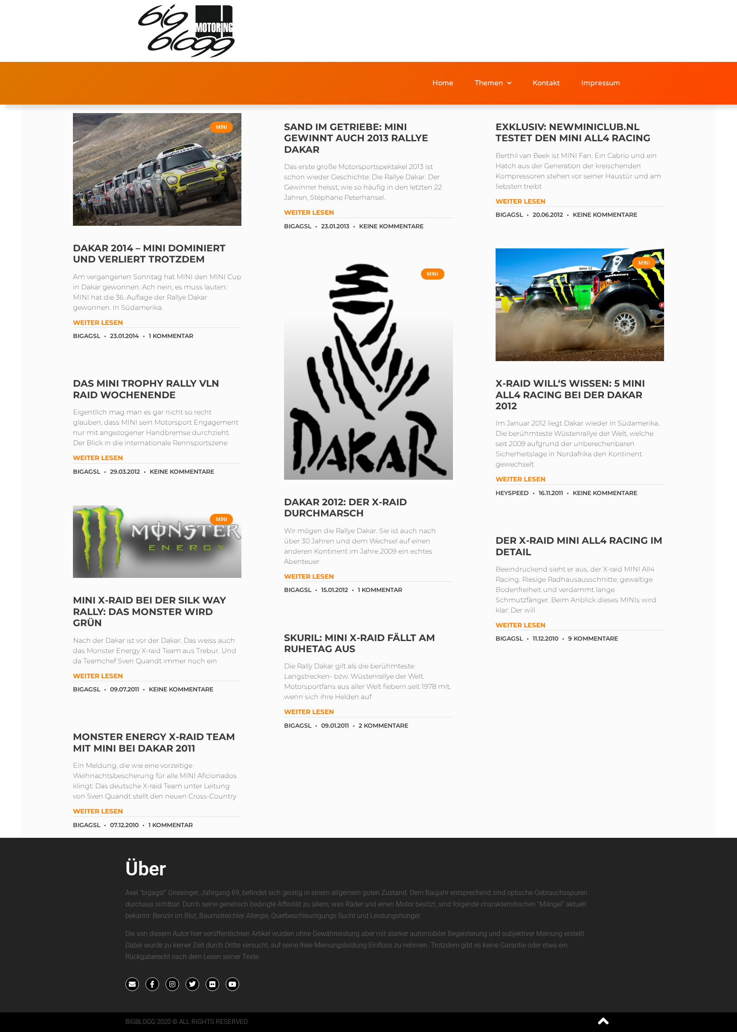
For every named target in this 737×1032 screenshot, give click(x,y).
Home (442, 83)
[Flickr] (212, 984)
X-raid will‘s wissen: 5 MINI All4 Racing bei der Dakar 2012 (570, 395)
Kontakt (546, 83)
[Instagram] (172, 984)
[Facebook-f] (152, 984)
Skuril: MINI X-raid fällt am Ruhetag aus (359, 643)
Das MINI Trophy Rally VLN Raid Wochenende (146, 389)
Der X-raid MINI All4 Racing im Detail (579, 546)
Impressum (600, 83)
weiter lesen (98, 322)
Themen (489, 83)
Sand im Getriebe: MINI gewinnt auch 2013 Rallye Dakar (356, 138)
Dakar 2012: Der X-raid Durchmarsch (345, 507)
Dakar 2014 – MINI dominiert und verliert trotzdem (149, 253)
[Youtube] (232, 984)
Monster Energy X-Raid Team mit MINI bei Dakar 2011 (154, 742)
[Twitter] (192, 984)
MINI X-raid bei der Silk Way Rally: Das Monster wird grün (149, 612)
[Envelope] (132, 984)
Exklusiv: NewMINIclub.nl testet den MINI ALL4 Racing (573, 132)
